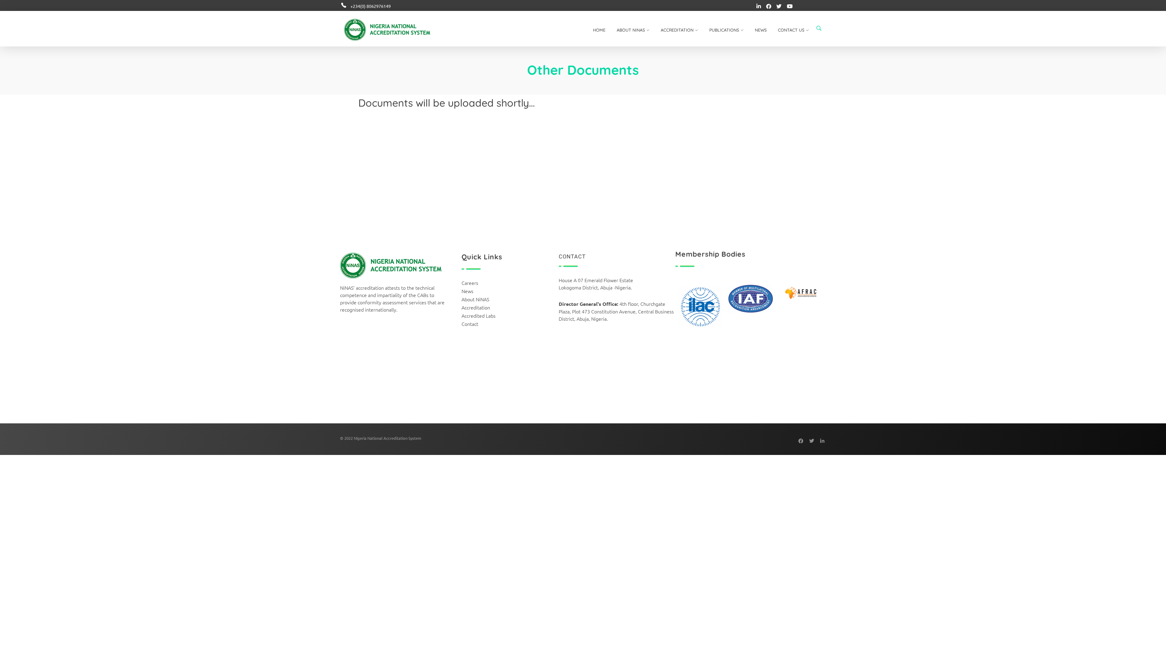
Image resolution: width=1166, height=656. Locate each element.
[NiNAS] (396, 30)
